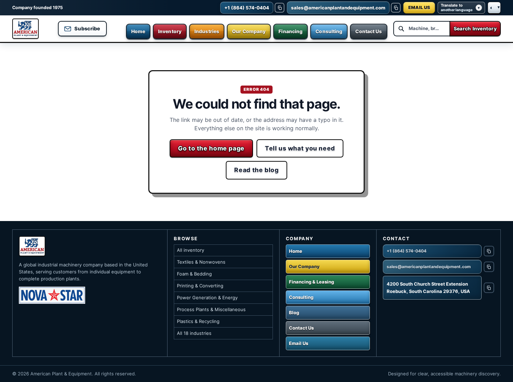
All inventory (190, 250)
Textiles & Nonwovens (201, 262)
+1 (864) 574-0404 (406, 251)
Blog (294, 312)
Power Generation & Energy (207, 297)
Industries (206, 31)
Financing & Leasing (311, 282)
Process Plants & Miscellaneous (211, 309)
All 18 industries (194, 333)
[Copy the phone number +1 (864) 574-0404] (279, 8)
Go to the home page (211, 148)
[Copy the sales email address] (396, 8)
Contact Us (368, 31)
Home (138, 31)
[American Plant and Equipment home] (25, 29)
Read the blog (256, 170)
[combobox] (421, 28)
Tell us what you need (300, 148)
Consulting (328, 31)
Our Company (249, 31)
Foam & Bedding (194, 274)
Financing (290, 31)
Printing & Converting (200, 285)
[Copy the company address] (489, 287)
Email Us (298, 343)
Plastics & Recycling (198, 321)
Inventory (169, 31)
